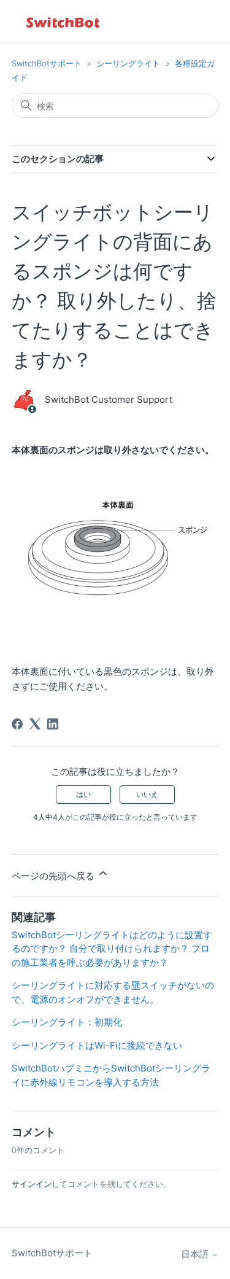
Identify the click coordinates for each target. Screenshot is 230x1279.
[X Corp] (34, 723)
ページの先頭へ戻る (54, 876)
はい (83, 794)
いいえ (147, 794)
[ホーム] (64, 21)
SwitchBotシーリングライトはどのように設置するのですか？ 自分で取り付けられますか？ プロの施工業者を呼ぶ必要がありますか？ (112, 948)
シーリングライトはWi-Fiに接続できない (97, 1045)
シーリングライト (128, 63)
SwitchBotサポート (47, 63)
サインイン (32, 1184)
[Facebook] (17, 723)
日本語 (196, 1254)
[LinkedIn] (52, 723)
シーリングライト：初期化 (67, 1022)
